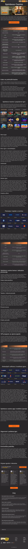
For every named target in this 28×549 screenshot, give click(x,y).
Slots (23, 109)
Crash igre (16, 109)
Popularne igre (3, 109)
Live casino (10, 109)
